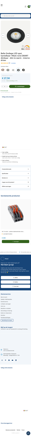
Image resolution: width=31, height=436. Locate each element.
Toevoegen (16, 241)
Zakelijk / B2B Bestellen (6, 299)
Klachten (3, 315)
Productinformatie (6, 169)
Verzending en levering (6, 310)
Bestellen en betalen (6, 308)
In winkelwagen (20, 86)
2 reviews (13, 63)
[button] (2, 5)
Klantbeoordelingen (5, 317)
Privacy (23, 430)
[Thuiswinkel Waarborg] (17, 6)
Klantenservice (4, 301)
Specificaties (5, 173)
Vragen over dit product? (8, 182)
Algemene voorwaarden (10, 430)
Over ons (3, 306)
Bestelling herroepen (7, 320)
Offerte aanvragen (6, 186)
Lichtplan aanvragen (6, 304)
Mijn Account (4, 297)
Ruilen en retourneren (6, 313)
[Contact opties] (28, 433)
